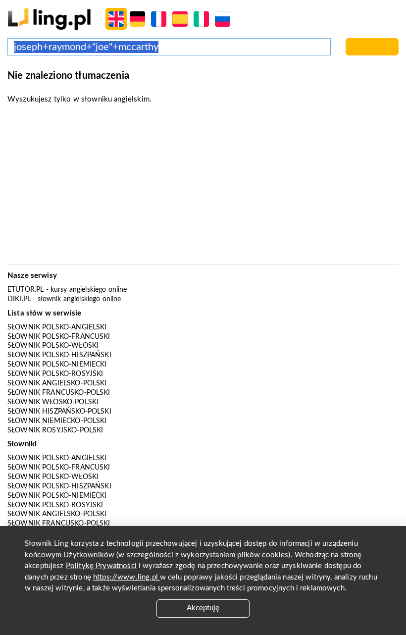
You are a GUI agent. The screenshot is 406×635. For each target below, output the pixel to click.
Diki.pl (19, 299)
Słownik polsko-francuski (58, 336)
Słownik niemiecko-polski (57, 421)
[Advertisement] (203, 187)
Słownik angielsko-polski (57, 383)
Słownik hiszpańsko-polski (59, 411)
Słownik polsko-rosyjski (55, 373)
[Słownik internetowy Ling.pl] (49, 18)
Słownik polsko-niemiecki (57, 364)
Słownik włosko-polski (53, 402)
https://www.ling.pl (126, 577)
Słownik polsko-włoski (53, 345)
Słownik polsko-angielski (57, 327)
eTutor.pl (25, 289)
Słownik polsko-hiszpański (59, 355)
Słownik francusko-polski (58, 392)
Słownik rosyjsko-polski (55, 430)
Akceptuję (203, 608)
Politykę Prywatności (101, 566)
